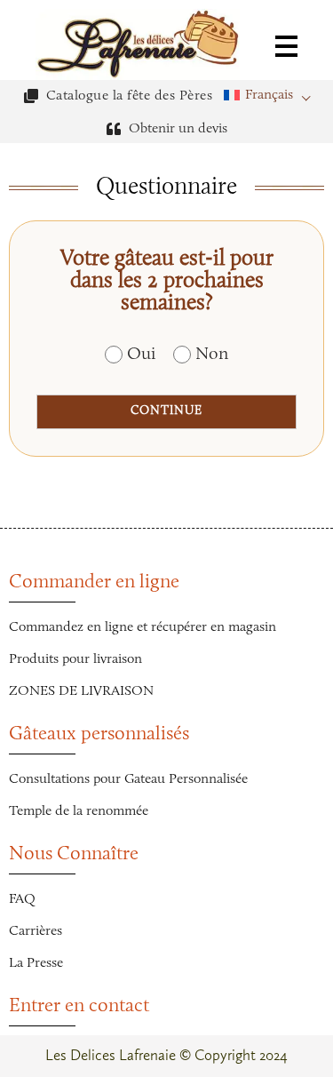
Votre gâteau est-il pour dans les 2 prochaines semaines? (167, 281)
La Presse (36, 963)
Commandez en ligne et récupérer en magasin (142, 627)
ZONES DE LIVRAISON (81, 691)
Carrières (35, 931)
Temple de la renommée (78, 811)
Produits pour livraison (75, 659)
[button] (272, 95)
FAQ (22, 899)
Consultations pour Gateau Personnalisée (128, 779)
